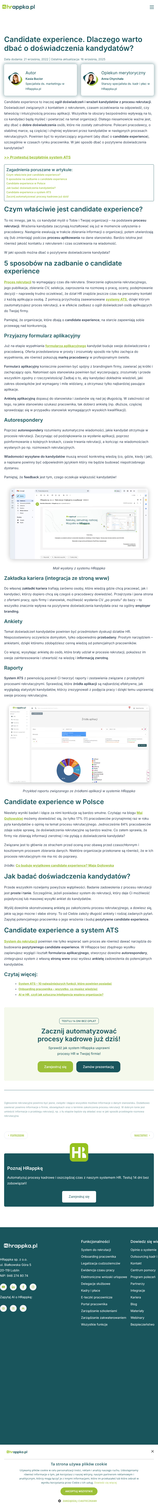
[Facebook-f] (23, 1287)
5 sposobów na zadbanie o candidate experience (36, 179)
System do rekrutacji (20, 941)
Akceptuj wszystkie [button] (79, 1491)
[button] (79, 1500)
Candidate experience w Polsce (25, 183)
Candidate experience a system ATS (28, 192)
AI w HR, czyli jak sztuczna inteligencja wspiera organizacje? (61, 994)
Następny (141, 1135)
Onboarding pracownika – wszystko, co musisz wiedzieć (58, 989)
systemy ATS (116, 299)
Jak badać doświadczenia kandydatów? (31, 188)
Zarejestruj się (55, 1067)
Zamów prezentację (98, 1067)
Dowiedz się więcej (105, 1482)
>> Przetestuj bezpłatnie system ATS (37, 157)
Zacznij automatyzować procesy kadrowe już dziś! (37, 196)
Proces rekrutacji (17, 282)
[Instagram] (33, 1287)
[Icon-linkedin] (13, 1287)
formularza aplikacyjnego (65, 346)
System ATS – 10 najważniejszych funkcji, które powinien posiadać (65, 984)
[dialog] (79, 1476)
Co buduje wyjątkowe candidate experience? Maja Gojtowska (65, 865)
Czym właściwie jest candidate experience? (33, 174)
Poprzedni (17, 1135)
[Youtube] (3, 1287)
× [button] (152, 1451)
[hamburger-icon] (152, 7)
